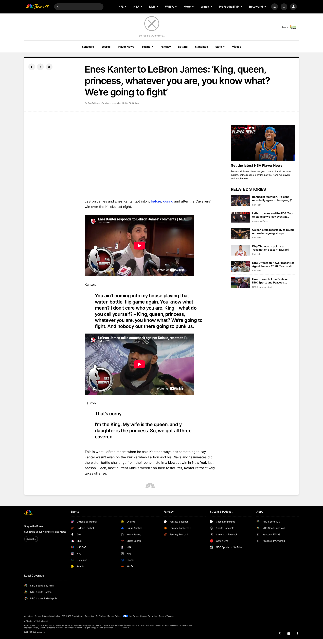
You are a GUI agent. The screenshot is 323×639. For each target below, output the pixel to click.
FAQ (63, 616)
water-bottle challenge (109, 463)
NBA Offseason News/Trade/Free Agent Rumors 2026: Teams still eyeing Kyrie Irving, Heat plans (273, 264)
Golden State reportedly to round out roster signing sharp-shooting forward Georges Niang (273, 231)
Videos (236, 46)
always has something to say (183, 452)
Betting (182, 46)
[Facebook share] (31, 66)
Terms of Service (166, 616)
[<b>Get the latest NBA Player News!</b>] (263, 143)
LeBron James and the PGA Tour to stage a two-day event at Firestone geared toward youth (272, 215)
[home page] (37, 7)
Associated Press (260, 221)
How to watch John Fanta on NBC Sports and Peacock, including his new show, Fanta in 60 (272, 280)
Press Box (89, 616)
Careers (38, 616)
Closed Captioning (51, 616)
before (156, 201)
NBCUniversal (42, 621)
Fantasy (165, 46)
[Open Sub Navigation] (126, 6)
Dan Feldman (94, 103)
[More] (274, 6)
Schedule (88, 46)
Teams (146, 46)
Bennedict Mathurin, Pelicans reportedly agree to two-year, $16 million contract (273, 198)
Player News (126, 46)
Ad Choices (101, 616)
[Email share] (49, 66)
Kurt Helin (256, 205)
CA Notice (152, 616)
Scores (106, 46)
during (168, 201)
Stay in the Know (33, 526)
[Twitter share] (40, 66)
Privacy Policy (114, 616)
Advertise (28, 616)
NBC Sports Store (75, 616)
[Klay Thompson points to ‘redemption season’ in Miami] (240, 250)
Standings (201, 46)
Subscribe (31, 539)
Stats (218, 46)
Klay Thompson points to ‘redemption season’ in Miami (270, 248)
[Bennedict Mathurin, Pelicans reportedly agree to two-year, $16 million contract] (240, 200)
